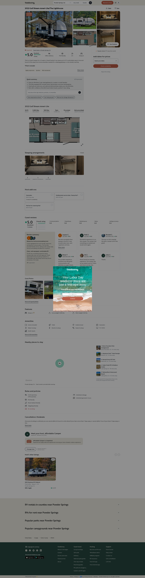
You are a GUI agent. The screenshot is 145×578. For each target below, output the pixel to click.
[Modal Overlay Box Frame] (72, 289)
